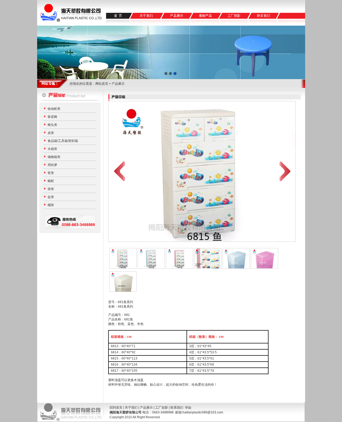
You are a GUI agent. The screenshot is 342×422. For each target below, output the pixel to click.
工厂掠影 (161, 407)
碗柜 (51, 181)
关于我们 (131, 407)
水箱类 (52, 149)
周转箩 (52, 165)
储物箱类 (54, 157)
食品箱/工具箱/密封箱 (63, 141)
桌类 (51, 133)
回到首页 (116, 407)
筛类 (51, 189)
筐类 (51, 173)
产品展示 (146, 407)
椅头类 (52, 125)
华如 (188, 407)
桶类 (51, 205)
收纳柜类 (54, 109)
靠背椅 (52, 117)
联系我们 (176, 407)
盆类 (51, 197)
